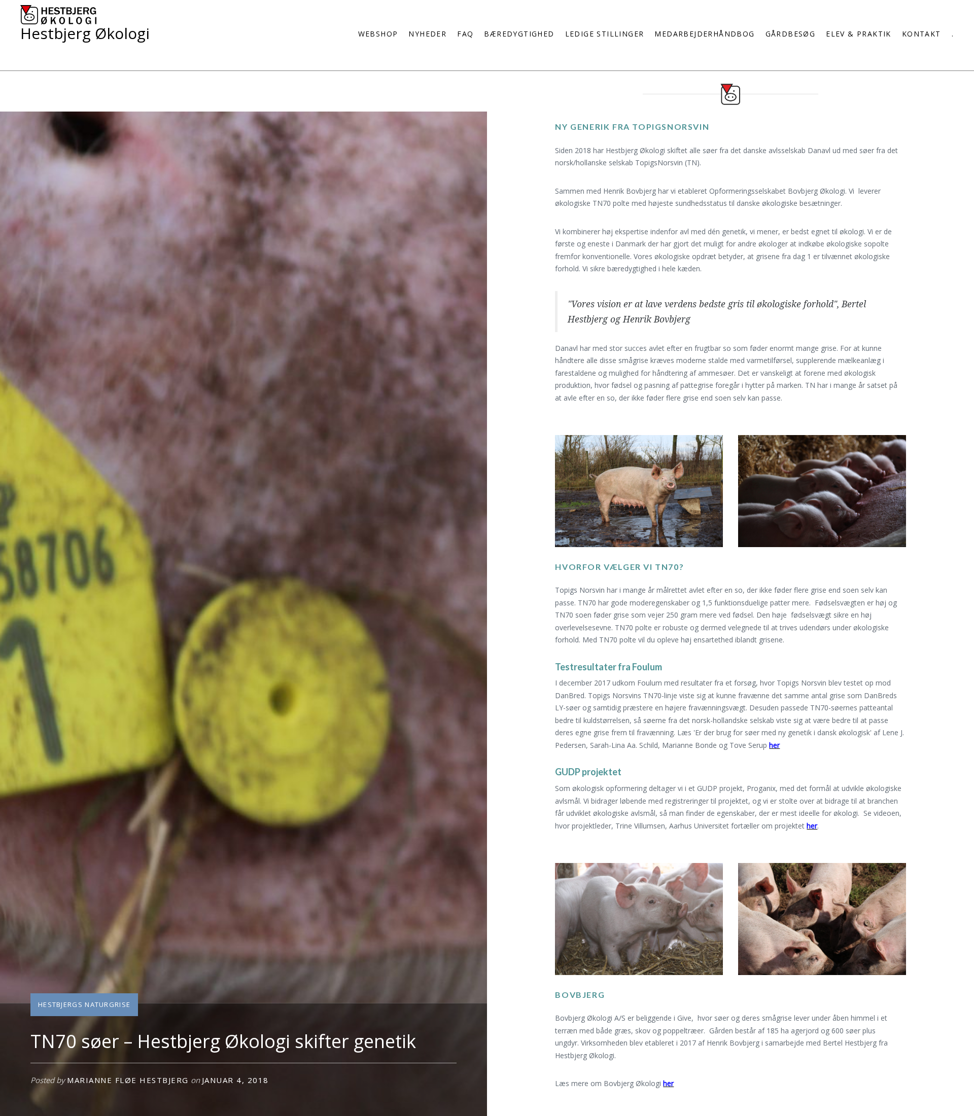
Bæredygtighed (519, 34)
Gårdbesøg (791, 34)
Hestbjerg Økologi (85, 33)
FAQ (465, 34)
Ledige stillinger (604, 34)
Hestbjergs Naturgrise (84, 1004)
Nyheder (427, 34)
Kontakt (921, 34)
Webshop (378, 34)
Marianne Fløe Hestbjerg (128, 1080)
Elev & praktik (858, 34)
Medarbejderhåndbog (704, 34)
